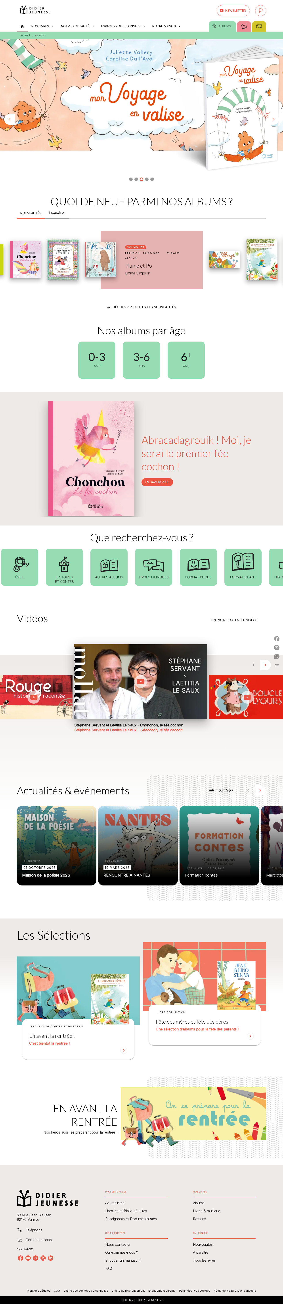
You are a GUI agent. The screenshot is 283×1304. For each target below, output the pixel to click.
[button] (233, 10)
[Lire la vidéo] (33, 697)
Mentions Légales (38, 1290)
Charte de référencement (128, 1290)
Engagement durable (162, 1290)
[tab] (22, 26)
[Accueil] (35, 10)
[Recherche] (260, 10)
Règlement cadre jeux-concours (235, 1290)
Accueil (25, 35)
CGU (57, 1290)
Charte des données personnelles (85, 1290)
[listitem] (20, 1258)
